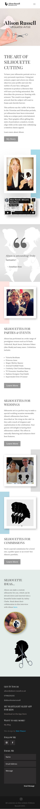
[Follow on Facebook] (12, 742)
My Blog (7, 725)
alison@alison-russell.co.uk (15, 691)
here (15, 607)
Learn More (12, 385)
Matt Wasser (21, 731)
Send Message (29, 786)
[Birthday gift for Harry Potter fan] (20, 525)
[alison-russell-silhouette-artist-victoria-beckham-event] (20, 315)
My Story (11, 139)
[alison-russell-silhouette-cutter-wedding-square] (20, 483)
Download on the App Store (15, 714)
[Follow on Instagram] (6, 742)
